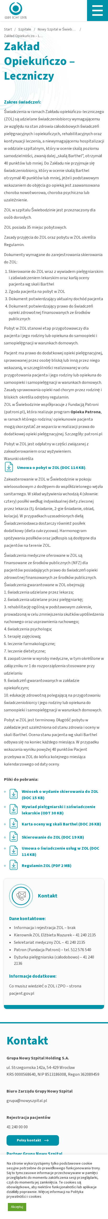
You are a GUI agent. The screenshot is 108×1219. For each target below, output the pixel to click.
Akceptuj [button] (17, 1207)
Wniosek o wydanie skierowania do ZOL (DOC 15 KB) (60, 795)
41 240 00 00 (17, 1127)
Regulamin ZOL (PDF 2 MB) (47, 866)
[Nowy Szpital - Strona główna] (15, 10)
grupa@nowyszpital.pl (27, 1101)
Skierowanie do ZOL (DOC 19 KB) (53, 837)
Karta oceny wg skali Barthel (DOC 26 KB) (61, 824)
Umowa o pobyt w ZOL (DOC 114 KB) (51, 468)
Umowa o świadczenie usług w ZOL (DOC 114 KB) (60, 851)
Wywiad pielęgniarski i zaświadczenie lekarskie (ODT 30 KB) (58, 810)
